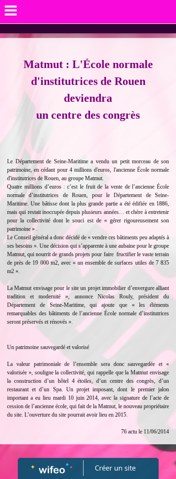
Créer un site (115, 467)
